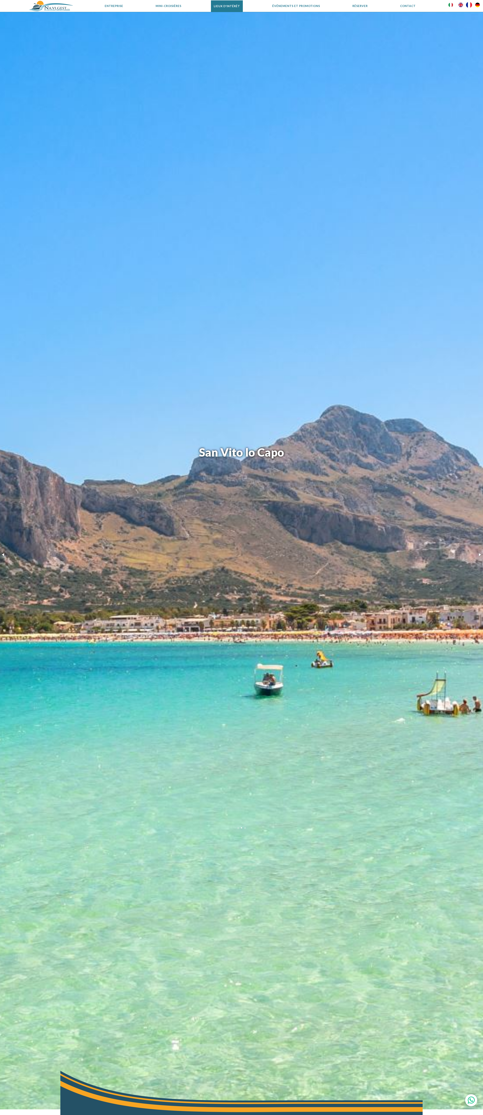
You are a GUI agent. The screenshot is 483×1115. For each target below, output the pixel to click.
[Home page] (51, 6)
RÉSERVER (360, 6)
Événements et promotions (296, 6)
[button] (3, 555)
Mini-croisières (168, 6)
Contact (408, 6)
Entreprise (114, 6)
